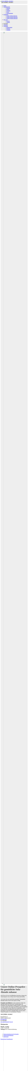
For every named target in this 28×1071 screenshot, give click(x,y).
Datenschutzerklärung (8, 1035)
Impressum (5, 1036)
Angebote (5, 26)
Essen (7, 12)
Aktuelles (5, 24)
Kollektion (5, 14)
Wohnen (8, 8)
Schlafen (8, 10)
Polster (7, 9)
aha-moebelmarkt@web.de (7, 1021)
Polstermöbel (9, 27)
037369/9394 (4, 1019)
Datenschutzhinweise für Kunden (11, 1034)
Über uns (5, 19)
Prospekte (5, 23)
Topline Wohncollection (11, 15)
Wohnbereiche (6, 6)
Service (8, 21)
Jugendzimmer (9, 13)
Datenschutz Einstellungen (7, 1039)
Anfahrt (8, 22)
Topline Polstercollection (12, 17)
